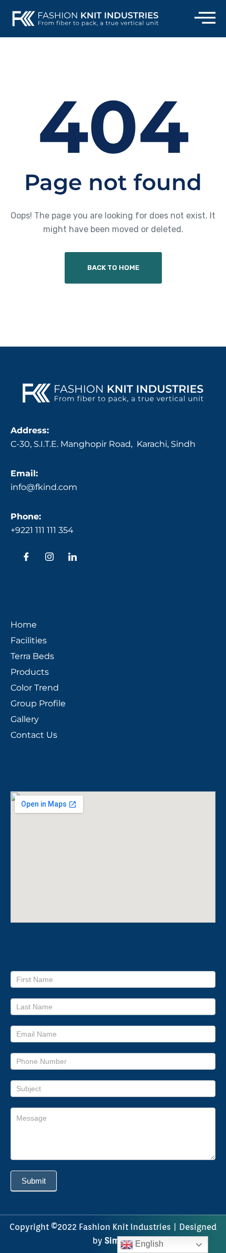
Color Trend (35, 688)
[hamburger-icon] (205, 19)
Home (24, 625)
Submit (34, 1180)
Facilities (29, 640)
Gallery (25, 719)
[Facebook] (26, 558)
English (148, 1243)
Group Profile (38, 703)
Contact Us (34, 735)
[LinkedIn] (72, 558)
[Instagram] (49, 558)
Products (30, 672)
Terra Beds (32, 656)
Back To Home (113, 268)
